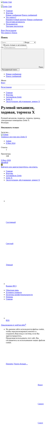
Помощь (9, 297)
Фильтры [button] (5, 123)
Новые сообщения (13, 15)
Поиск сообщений (29, 15)
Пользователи (12, 24)
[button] (24, 201)
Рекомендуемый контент (16, 20)
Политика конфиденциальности (19, 295)
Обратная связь (12, 290)
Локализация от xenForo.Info (13, 325)
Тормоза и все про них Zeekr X (14, 137)
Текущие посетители (14, 26)
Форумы (9, 13)
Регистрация (6, 87)
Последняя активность (15, 22)
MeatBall (4, 162)
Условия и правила (14, 292)
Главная (9, 11)
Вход (3, 83)
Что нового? (11, 17)
